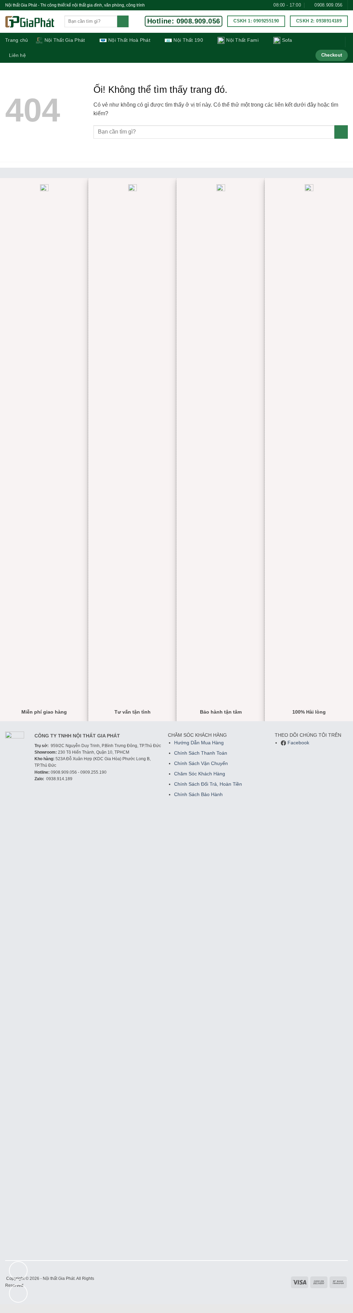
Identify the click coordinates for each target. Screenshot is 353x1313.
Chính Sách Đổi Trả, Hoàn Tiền (208, 784)
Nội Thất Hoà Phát (129, 40)
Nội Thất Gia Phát (64, 40)
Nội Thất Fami (242, 40)
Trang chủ (16, 40)
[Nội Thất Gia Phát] (29, 22)
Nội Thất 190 (188, 40)
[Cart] (335, 42)
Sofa (287, 40)
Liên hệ (17, 55)
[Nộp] (123, 21)
